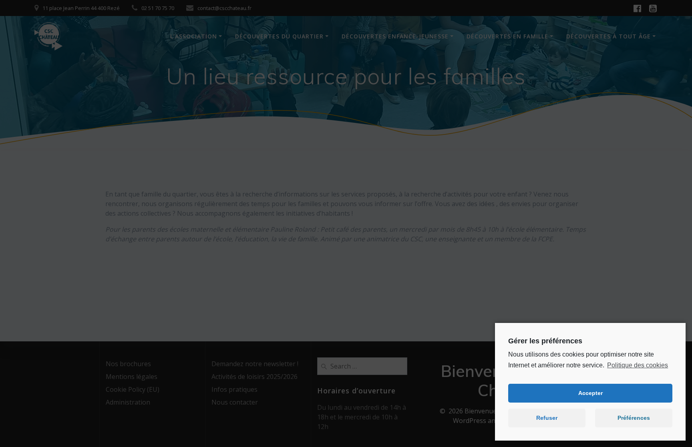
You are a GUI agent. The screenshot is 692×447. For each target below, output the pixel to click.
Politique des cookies (637, 365)
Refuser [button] (546, 418)
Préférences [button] (634, 418)
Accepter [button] (590, 393)
